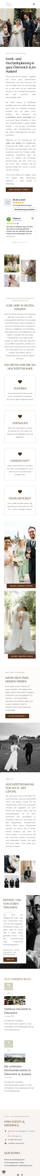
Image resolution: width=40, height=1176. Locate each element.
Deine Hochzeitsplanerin (14, 1160)
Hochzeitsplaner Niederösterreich (18, 1166)
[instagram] (18, 1175)
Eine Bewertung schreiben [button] (25, 209)
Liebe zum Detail (13, 143)
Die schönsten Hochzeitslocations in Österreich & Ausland (17, 1070)
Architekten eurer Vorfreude (18, 117)
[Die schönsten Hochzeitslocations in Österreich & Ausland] (14, 1058)
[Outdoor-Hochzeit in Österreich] (14, 1000)
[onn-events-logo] (9, 3)
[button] (4, 1172)
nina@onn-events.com (16, 1143)
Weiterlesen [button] (11, 237)
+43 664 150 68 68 (15, 1139)
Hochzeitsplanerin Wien (14, 1163)
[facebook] (22, 1175)
